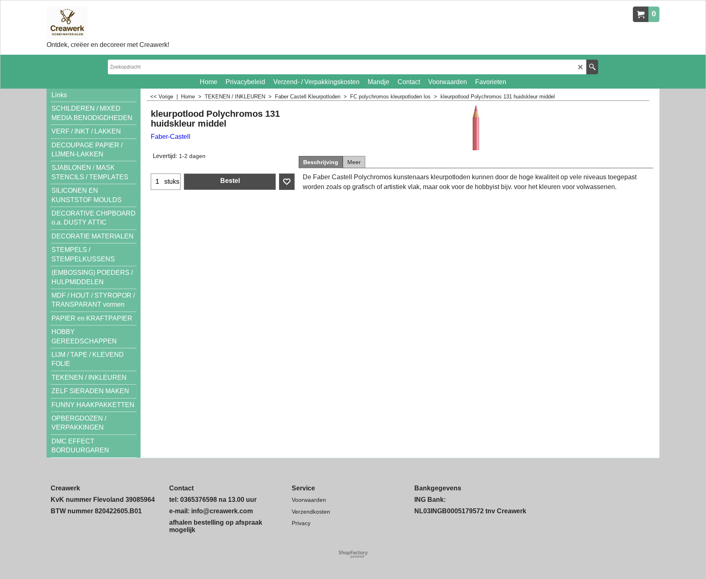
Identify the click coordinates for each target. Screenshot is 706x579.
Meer (354, 162)
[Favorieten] (287, 181)
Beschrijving (320, 162)
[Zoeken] (592, 67)
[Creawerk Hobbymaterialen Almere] (108, 23)
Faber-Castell (170, 136)
